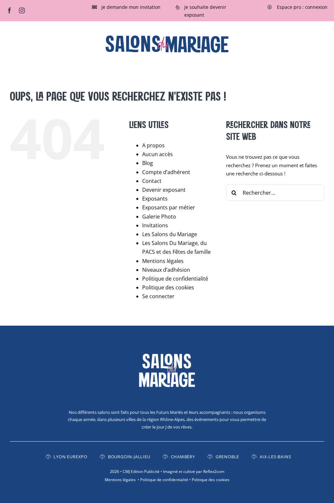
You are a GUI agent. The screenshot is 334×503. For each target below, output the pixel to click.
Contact (151, 181)
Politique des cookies (168, 287)
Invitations (155, 225)
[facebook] (9, 10)
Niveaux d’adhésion (166, 269)
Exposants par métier (168, 207)
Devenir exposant (164, 189)
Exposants (155, 198)
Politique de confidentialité (175, 278)
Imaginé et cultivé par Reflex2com (193, 471)
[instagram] (22, 10)
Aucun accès (157, 154)
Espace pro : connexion (302, 7)
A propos (153, 145)
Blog (147, 163)
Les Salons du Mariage (169, 234)
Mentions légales (163, 261)
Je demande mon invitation (130, 7)
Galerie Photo (159, 216)
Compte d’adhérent (166, 172)
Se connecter (158, 296)
